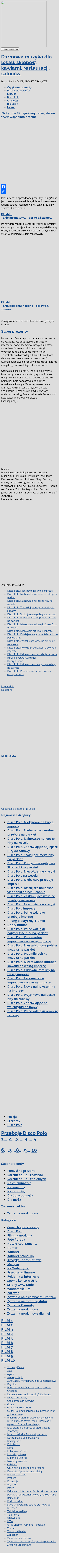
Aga (9, 1370)
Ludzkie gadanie (16, 1454)
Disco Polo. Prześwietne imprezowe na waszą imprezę (29, 939)
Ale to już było (15, 1377)
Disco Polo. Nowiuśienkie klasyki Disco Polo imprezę (31, 906)
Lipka (10, 1447)
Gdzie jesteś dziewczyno (20, 1401)
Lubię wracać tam (17, 1451)
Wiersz (11, 1528)
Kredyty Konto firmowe (24, 1260)
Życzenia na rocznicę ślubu (27, 1301)
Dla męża (14, 1199)
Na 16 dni (30, 808)
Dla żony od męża (20, 1195)
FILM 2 (7, 1325)
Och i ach (12, 1464)
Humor (12, 1248)
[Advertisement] (29, 151)
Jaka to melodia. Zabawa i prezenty (27, 1434)
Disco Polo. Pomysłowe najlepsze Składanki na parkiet (31, 865)
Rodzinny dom (15, 1501)
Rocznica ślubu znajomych (26, 1179)
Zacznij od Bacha (16, 1531)
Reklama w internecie (23, 1276)
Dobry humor (15, 661)
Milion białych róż (17, 1457)
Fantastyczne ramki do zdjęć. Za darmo (29, 1394)
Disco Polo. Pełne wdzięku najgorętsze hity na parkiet (27, 931)
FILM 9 (7, 1356)
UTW (10, 1521)
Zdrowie (13, 1293)
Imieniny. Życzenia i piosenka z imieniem (30, 1417)
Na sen (11, 107)
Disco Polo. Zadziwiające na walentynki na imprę (27, 1005)
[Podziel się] (29, 191)
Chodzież (12, 1390)
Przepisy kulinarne (21, 1272)
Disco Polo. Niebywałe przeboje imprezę (30, 631)
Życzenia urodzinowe (22, 1213)
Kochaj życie (14, 1441)
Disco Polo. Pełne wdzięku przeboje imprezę (32, 654)
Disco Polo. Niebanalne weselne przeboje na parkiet (30, 832)
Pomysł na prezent (21, 1171)
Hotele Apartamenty (22, 1244)
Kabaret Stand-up (20, 1256)
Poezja (12, 1117)
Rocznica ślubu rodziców (25, 1175)
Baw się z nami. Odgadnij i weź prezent (29, 1387)
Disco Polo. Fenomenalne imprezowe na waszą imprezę (29, 980)
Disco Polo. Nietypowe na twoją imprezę (30, 590)
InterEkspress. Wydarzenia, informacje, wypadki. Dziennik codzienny (29, 1422)
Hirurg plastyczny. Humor (21, 657)
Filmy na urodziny (17, 1397)
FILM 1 (7, 1321)
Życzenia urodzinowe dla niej (28, 1313)
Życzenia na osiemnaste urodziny (31, 1297)
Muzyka (11, 94)
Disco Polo (13, 97)
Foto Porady (16, 1239)
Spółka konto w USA (22, 1280)
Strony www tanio (20, 1285)
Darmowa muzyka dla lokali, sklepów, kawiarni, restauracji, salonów (26, 65)
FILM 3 (7, 1329)
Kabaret (13, 1252)
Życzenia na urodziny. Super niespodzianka (31, 1541)
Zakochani (13, 1534)
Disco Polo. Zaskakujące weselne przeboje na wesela (31, 898)
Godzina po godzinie (12, 808)
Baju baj (11, 1384)
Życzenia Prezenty (20, 1305)
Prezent (11, 1478)
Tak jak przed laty (17, 1511)
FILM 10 (8, 1360)
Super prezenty (14, 331)
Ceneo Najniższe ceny (23, 1227)
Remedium (13, 1498)
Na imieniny (16, 1187)
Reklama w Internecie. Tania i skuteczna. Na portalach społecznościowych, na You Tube (32, 1493)
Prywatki (12, 1484)
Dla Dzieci (12, 104)
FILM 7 (7, 1347)
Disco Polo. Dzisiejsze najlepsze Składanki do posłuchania (30, 890)
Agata (10, 1374)
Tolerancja (13, 1514)
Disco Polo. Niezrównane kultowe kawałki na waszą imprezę (31, 964)
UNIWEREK (13, 1518)
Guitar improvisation (19, 1407)
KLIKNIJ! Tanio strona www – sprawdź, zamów (26, 216)
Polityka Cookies (16, 1474)
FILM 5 (7, 1338)
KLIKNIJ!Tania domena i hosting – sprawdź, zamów (25, 306)
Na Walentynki (18, 1268)
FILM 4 (7, 1334)
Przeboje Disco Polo (24, 1133)
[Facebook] (29, 186)
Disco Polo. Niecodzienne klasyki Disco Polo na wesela (31, 873)
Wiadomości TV (18, 1289)
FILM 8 (7, 1351)
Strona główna (15, 1367)
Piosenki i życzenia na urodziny (24, 1471)
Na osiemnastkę (19, 1183)
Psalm (10, 1488)
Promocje (12, 1481)
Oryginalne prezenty (19, 87)
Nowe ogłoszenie (17, 1461)
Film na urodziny (19, 1235)
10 (34, 1150)
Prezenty (13, 1121)
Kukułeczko (13, 1444)
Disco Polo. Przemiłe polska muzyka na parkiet (27, 955)
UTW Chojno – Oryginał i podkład (26, 1524)
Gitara (10, 1404)
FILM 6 (7, 1343)
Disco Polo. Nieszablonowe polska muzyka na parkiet (32, 947)
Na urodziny (16, 1191)
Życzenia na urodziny (19, 1538)
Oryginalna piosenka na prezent (25, 1467)
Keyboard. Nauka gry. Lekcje (23, 1437)
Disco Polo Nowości (18, 90)
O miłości (12, 100)
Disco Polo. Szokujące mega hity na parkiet (31, 614)
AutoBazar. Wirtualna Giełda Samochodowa (31, 1380)
